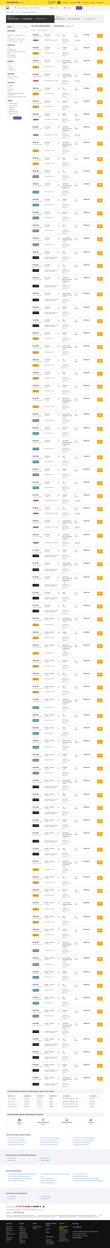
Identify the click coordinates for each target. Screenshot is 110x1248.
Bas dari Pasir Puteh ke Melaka (16, 1140)
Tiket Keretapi (22, 1232)
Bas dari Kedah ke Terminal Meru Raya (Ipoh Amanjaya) (88, 1180)
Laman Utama (10, 12)
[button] (79, 2)
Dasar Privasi (62, 1235)
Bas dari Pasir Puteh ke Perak (48, 1140)
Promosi (8, 1232)
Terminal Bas (22, 1230)
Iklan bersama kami (63, 1239)
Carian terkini (73, 2)
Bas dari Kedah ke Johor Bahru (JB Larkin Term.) (86, 1178)
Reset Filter (17, 118)
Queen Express (12, 1098)
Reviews (64, 41)
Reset (25, 27)
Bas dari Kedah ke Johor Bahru (16, 1180)
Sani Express (11, 1101)
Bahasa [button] (93, 2)
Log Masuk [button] (65, 2)
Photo (68, 41)
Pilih (99, 36)
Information (48, 1240)
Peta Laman (9, 1239)
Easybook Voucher (37, 1226)
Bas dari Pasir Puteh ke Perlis (16, 1138)
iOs (46, 1230)
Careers (8, 1241)
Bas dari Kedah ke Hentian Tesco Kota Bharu (20, 1178)
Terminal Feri (22, 1242)
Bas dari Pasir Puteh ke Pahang (49, 1142)
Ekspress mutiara (12, 1104)
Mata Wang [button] (86, 2)
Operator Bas (22, 1228)
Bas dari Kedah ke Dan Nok (80, 1176)
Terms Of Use (62, 1237)
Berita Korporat (9, 1230)
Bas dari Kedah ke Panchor (80, 1174)
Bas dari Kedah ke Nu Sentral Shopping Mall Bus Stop (22, 1174)
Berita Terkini (9, 1228)
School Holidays (50, 1243)
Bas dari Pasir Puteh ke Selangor (82, 1142)
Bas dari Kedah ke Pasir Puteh (49, 1180)
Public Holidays (49, 1241)
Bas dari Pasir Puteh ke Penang (49, 1144)
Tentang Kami (9, 1226)
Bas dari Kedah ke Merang (48, 1183)
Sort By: (33, 30)
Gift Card (35, 1228)
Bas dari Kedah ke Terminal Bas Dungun (18, 1176)
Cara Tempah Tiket (10, 1234)
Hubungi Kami (100, 2)
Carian (79, 8)
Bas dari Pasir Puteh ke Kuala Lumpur (83, 1140)
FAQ (7, 1235)
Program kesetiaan (63, 1232)
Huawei (48, 1232)
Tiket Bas (18, 12)
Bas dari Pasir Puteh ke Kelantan (17, 1142)
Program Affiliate (63, 1230)
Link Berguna (62, 1233)
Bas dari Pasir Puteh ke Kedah (16, 1144)
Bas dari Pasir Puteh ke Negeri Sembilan (84, 1138)
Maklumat (64, 42)
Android (48, 1228)
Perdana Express (12, 1106)
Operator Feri (22, 1240)
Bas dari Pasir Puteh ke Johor (81, 1144)
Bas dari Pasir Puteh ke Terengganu (50, 1138)
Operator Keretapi (23, 1234)
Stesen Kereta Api (23, 1235)
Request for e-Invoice (64, 1240)
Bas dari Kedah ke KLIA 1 (47, 1178)
